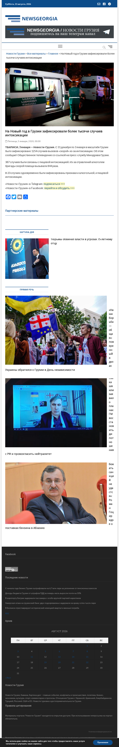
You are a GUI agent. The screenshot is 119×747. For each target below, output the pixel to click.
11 (32, 657)
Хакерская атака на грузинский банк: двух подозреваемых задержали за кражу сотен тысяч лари (50, 603)
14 (73, 657)
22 (87, 662)
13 (59, 657)
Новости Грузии (13, 737)
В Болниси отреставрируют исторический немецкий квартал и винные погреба (42, 608)
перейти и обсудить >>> (59, 188)
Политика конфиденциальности (100, 732)
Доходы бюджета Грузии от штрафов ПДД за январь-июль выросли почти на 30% (43, 593)
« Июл (8, 677)
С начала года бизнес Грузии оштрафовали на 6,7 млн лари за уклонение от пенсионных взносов (51, 588)
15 (87, 657)
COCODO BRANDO (88, 738)
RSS (7, 613)
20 (59, 662)
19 (45, 662)
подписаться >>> (54, 183)
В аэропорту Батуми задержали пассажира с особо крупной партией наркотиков (43, 598)
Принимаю (102, 742)
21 (73, 662)
